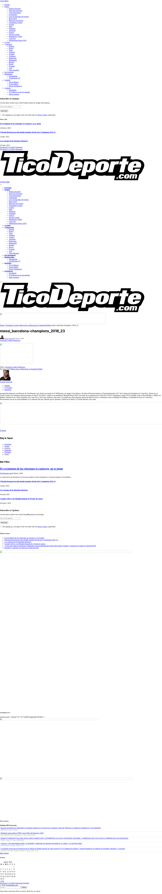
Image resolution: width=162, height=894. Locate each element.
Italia (10, 26)
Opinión (7, 80)
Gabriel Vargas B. (9, 338)
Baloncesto (13, 58)
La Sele (7, 42)
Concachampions (15, 13)
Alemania (12, 30)
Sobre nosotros (14, 94)
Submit (24, 887)
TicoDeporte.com (6, 473)
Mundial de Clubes (15, 36)
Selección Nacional (15, 11)
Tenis (11, 50)
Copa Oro (12, 38)
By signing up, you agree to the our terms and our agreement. (29, 115)
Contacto (7, 88)
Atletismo (12, 56)
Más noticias (4, 853)
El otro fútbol (13, 84)
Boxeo (11, 64)
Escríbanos (12, 90)
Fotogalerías (13, 76)
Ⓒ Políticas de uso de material (19, 92)
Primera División (15, 9)
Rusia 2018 (13, 19)
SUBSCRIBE (5, 182)
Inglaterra (12, 28)
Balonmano (13, 60)
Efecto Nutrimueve (15, 86)
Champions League (15, 22)
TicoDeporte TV (14, 78)
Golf (10, 68)
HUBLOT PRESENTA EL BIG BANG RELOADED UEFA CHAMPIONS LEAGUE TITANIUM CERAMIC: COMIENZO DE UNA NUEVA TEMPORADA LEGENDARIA (64, 838)
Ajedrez (11, 54)
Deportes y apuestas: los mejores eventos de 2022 (21, 548)
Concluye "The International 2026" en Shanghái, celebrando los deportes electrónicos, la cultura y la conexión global (41, 843)
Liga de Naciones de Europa (19, 17)
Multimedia (8, 74)
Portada (7, 5)
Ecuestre (12, 66)
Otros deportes (14, 70)
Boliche (11, 46)
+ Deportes (8, 44)
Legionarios (13, 15)
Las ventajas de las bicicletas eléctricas (14, 141)
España (11, 24)
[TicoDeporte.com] (72, 180)
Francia (11, 32)
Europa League (14, 34)
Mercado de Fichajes (16, 21)
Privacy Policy (43, 115)
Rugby (11, 48)
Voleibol (12, 52)
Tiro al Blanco (14, 82)
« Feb (2, 881)
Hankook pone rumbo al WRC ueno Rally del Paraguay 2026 (22, 833)
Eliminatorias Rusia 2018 (17, 40)
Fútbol (6, 7)
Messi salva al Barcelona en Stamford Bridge (26, 369)
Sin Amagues (9, 72)
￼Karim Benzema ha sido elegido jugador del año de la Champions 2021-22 (28, 132)
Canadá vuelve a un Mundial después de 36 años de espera (21, 499)
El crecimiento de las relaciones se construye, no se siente (20, 124)
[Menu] (1, 184)
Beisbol (11, 62)
